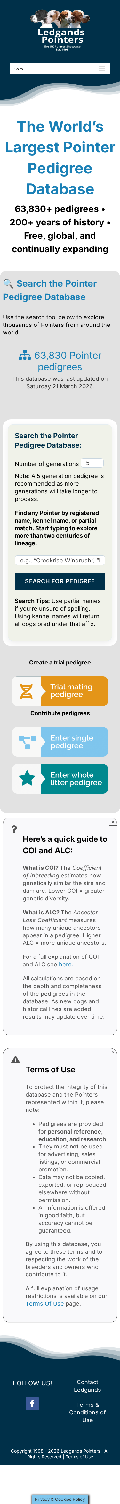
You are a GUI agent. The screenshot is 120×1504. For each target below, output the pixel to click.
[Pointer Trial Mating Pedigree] (60, 679)
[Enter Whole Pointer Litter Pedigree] (60, 766)
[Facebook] (32, 1403)
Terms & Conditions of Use (87, 1412)
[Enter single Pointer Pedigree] (60, 729)
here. (66, 964)
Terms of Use (79, 1456)
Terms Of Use (45, 1304)
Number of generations (48, 463)
